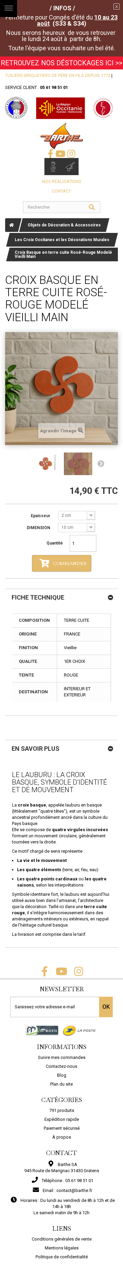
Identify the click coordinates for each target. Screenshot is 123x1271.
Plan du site (61, 1084)
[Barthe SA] (61, 136)
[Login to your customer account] (53, 166)
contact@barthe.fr (74, 1190)
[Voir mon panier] (70, 166)
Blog (61, 1075)
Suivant (100, 463)
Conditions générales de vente (62, 1239)
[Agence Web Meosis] (42, 1030)
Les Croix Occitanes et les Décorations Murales (62, 239)
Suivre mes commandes (61, 1057)
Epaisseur (41, 515)
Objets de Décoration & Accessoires (64, 225)
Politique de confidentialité (62, 1256)
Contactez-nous (61, 1066)
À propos (61, 1137)
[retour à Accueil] (11, 225)
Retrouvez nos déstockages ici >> (61, 63)
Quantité (54, 543)
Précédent (22, 463)
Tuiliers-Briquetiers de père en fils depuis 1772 (57, 75)
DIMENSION (39, 527)
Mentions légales (62, 1247)
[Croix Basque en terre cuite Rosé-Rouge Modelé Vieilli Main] (46, 463)
